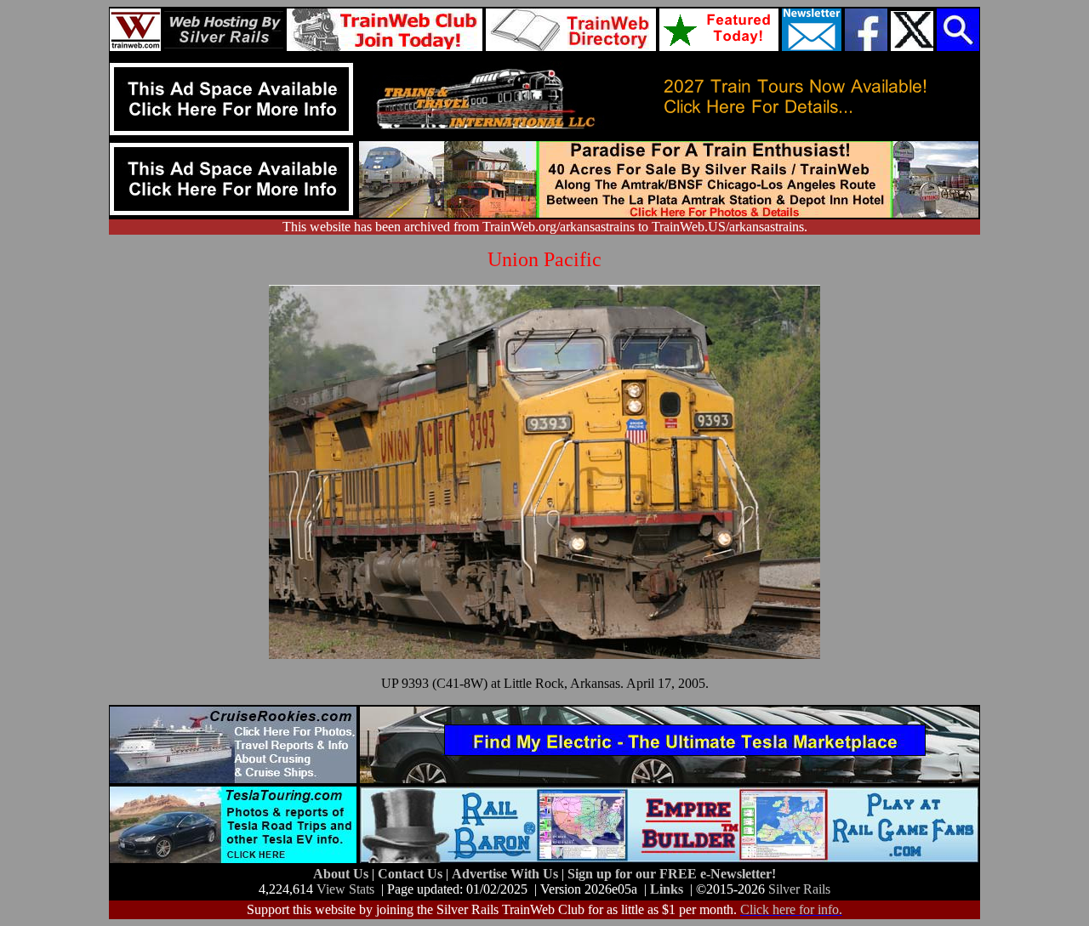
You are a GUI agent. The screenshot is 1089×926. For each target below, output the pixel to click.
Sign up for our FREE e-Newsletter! (671, 873)
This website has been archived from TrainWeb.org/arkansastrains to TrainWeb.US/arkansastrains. (544, 226)
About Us (342, 873)
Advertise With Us (507, 873)
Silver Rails (799, 889)
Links (666, 889)
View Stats (345, 889)
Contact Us (412, 873)
